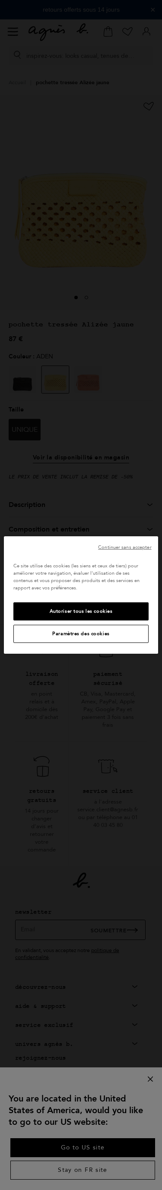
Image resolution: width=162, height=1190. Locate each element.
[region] (81, 595)
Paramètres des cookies (81, 633)
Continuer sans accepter (124, 547)
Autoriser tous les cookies (81, 611)
